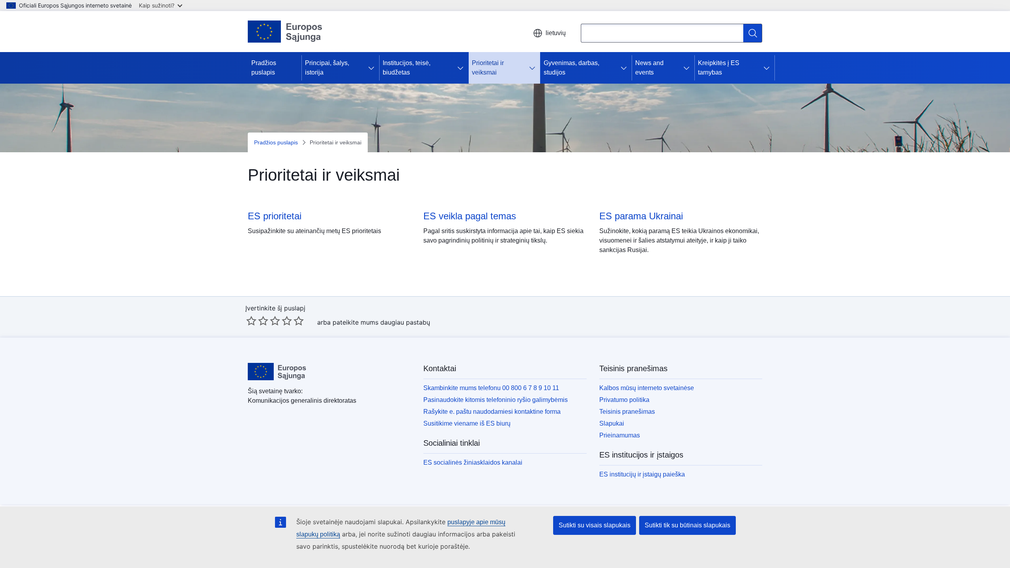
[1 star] (251, 321)
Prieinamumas (619, 435)
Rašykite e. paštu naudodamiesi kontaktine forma (492, 411)
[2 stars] (257, 321)
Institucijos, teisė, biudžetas (406, 68)
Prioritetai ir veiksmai (488, 68)
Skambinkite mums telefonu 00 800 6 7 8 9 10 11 (491, 388)
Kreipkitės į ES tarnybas (718, 68)
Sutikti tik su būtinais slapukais (687, 525)
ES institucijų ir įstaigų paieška (642, 474)
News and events (649, 68)
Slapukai (611, 423)
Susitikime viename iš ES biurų (467, 423)
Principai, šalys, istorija (327, 68)
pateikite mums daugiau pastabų (381, 322)
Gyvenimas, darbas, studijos (571, 68)
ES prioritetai (274, 216)
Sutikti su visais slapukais (594, 525)
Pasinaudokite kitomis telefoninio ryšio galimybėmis (495, 399)
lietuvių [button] (556, 33)
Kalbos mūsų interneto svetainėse (646, 388)
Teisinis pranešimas (627, 411)
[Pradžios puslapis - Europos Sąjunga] (285, 32)
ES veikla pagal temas (469, 216)
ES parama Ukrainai (641, 216)
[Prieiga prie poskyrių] (373, 68)
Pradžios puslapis (263, 68)
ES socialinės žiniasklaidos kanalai (472, 462)
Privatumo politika (624, 399)
